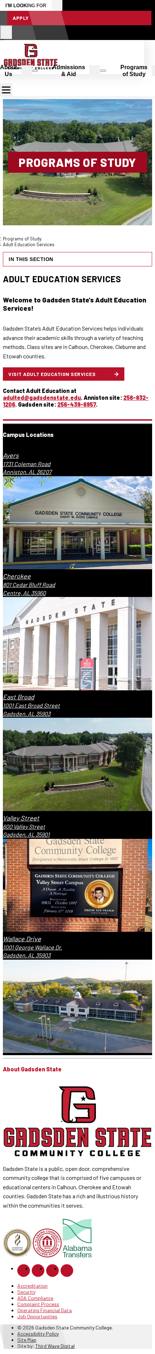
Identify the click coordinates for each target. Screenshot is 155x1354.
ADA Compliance (35, 1298)
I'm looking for (25, 5)
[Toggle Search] (6, 32)
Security (26, 1292)
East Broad (18, 697)
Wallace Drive (22, 939)
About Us (8, 70)
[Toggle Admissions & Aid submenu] (103, 71)
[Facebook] (23, 1270)
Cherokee (17, 576)
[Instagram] (38, 1270)
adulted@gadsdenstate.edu (42, 397)
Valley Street (21, 818)
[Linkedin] (52, 1270)
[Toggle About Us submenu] (35, 71)
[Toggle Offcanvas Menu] (6, 89)
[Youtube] (67, 1270)
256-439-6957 (76, 404)
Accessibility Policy (38, 1334)
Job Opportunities (37, 1316)
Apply (21, 18)
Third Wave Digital (55, 1346)
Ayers (11, 455)
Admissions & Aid (68, 70)
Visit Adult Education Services (52, 374)
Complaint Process (38, 1304)
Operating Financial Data (44, 1310)
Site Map (26, 1340)
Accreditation (32, 1286)
